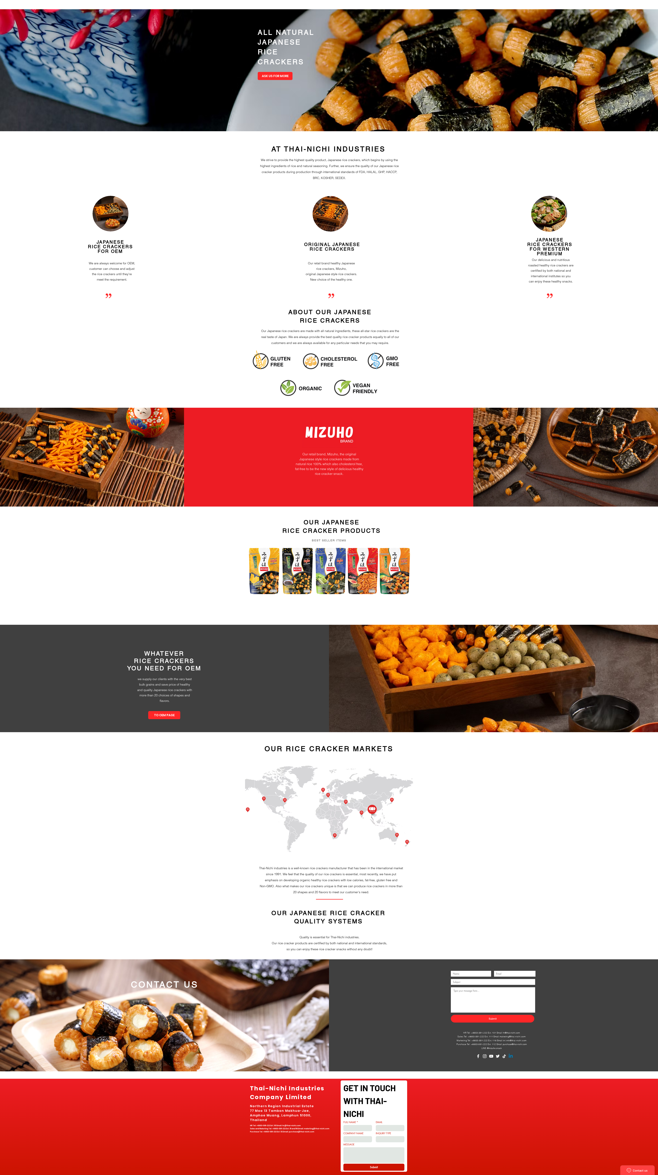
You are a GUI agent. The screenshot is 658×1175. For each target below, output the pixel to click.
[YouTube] (491, 1056)
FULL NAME (350, 1122)
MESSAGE (348, 1144)
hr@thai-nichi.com (511, 1032)
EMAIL (379, 1122)
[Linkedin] (510, 1056)
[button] (329, 70)
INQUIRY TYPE (383, 1133)
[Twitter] (497, 1056)
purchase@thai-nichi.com (515, 1044)
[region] (329, 810)
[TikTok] (504, 1056)
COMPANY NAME (353, 1133)
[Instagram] (484, 1056)
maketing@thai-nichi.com (513, 1036)
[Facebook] (478, 1056)
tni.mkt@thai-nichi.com (515, 1040)
